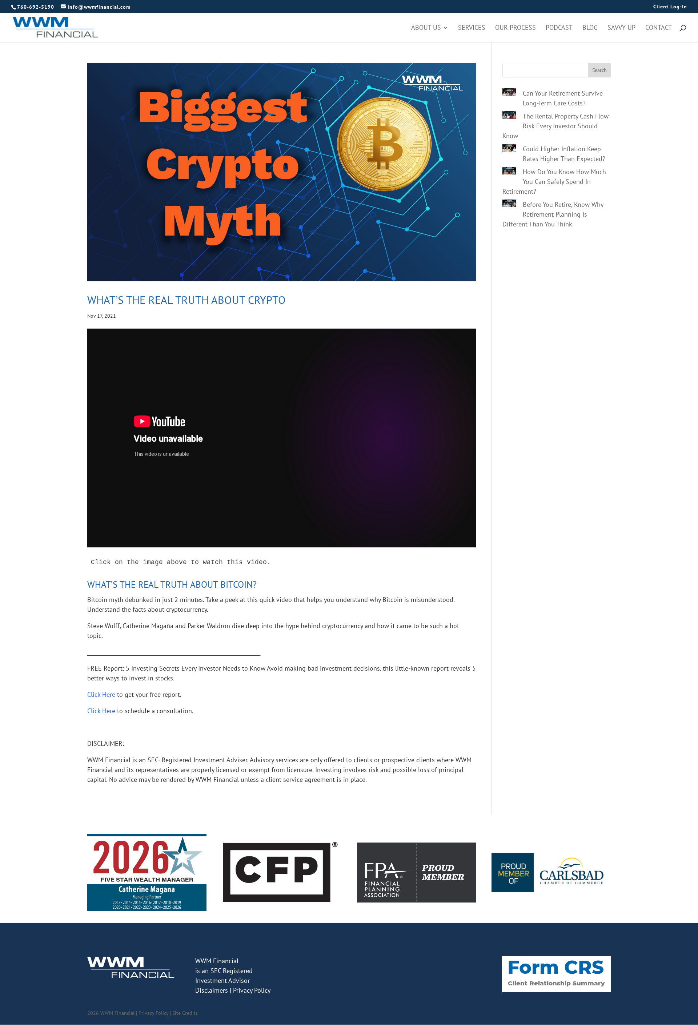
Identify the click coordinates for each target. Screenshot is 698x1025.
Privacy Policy (251, 990)
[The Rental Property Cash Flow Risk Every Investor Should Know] (509, 116)
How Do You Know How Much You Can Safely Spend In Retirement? (554, 182)
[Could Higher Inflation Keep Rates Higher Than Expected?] (509, 149)
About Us (426, 28)
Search (599, 70)
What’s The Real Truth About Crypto (186, 300)
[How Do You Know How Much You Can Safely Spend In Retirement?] (509, 172)
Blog (590, 28)
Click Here (101, 711)
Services (471, 28)
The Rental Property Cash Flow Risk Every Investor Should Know (555, 126)
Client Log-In (670, 7)
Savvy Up (621, 28)
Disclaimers (211, 990)
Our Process (515, 28)
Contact (658, 28)
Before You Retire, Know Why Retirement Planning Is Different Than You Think (552, 214)
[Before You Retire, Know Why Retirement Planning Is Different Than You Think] (509, 205)
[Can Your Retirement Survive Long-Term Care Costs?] (509, 93)
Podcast (559, 28)
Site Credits (185, 1013)
